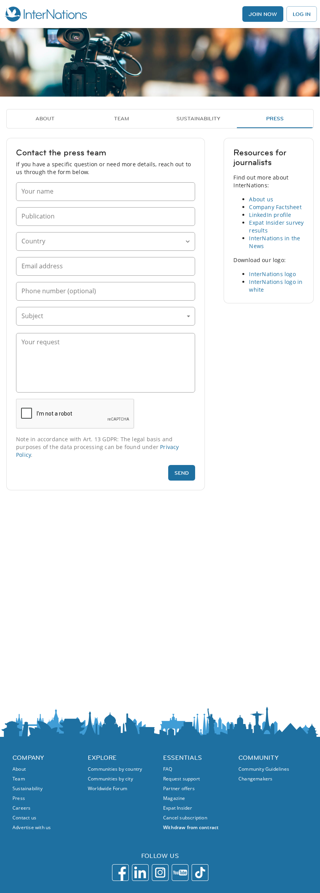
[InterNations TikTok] (200, 872)
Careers (21, 808)
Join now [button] (263, 14)
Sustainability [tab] (198, 118)
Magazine (174, 798)
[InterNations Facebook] (120, 872)
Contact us (24, 817)
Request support (181, 778)
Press (18, 798)
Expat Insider (177, 808)
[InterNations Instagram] (160, 872)
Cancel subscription (185, 817)
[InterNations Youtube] (180, 872)
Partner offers (179, 788)
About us (261, 199)
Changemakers (255, 778)
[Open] (187, 241)
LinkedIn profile (270, 214)
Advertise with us (31, 827)
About (19, 769)
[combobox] (100, 241)
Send (181, 472)
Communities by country (115, 769)
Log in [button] (302, 14)
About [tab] (45, 118)
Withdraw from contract (191, 827)
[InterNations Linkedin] (140, 872)
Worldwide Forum (107, 788)
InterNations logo (272, 274)
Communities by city (110, 778)
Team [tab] (121, 118)
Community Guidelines (263, 769)
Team (18, 778)
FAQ (167, 769)
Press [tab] (275, 118)
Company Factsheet (275, 207)
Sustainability (27, 788)
